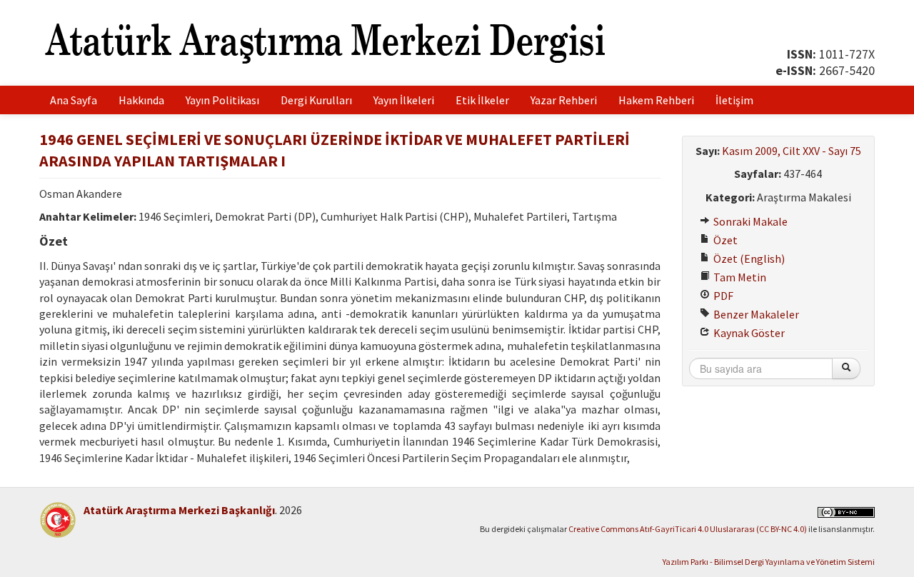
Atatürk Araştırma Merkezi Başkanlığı (179, 510)
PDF (722, 295)
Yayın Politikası (222, 100)
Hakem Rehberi (656, 100)
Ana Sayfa (73, 100)
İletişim (734, 100)
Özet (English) (748, 258)
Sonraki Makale (749, 221)
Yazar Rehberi (564, 100)
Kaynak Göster (748, 333)
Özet (724, 240)
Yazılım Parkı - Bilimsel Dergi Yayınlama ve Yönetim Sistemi (769, 561)
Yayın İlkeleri (403, 100)
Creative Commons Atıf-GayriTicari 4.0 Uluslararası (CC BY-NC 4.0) (687, 528)
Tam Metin (738, 277)
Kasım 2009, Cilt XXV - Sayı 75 (791, 151)
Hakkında (141, 100)
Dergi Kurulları (316, 100)
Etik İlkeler (482, 100)
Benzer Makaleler (755, 314)
